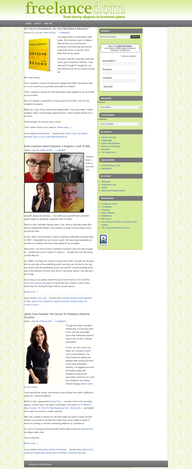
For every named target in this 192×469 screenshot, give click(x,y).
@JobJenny (86, 429)
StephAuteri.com (108, 185)
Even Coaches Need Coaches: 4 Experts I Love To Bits (57, 146)
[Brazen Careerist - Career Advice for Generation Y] (103, 245)
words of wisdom (57, 450)
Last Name (107, 78)
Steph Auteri (49, 33)
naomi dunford (61, 301)
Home (28, 23)
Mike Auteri (106, 219)
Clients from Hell (108, 137)
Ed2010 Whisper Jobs (110, 165)
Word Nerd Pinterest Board (113, 191)
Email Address (109, 61)
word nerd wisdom (33, 283)
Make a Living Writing (110, 146)
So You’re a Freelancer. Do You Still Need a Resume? (56, 28)
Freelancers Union (109, 204)
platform (72, 453)
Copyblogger (106, 140)
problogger (76, 301)
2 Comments (60, 321)
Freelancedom (75, 10)
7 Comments (64, 33)
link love (41, 298)
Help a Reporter (108, 213)
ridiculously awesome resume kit (50, 137)
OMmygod (105, 182)
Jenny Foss (55, 401)
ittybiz (27, 301)
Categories (102, 119)
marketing (42, 450)
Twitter (104, 188)
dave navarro (85, 298)
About (37, 23)
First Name (107, 69)
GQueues (105, 210)
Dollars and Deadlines (110, 143)
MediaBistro (106, 168)
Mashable (105, 149)
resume (28, 137)
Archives (101, 102)
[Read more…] (64, 127)
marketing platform (56, 453)
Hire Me (48, 23)
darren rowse (69, 298)
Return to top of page (40, 465)
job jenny (82, 134)
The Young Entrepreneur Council (115, 228)
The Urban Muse (108, 152)
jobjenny (48, 301)
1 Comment (60, 150)
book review (43, 134)
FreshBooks (106, 207)
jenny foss (71, 134)
